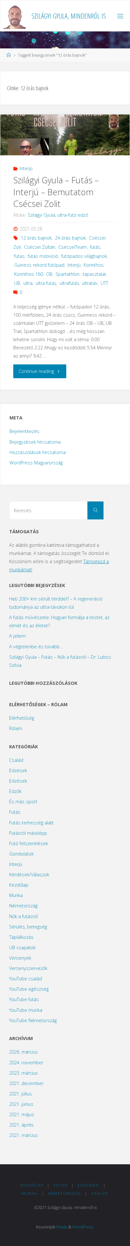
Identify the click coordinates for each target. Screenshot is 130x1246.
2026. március (23, 1052)
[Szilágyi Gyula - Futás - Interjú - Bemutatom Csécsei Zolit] (65, 139)
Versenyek (20, 958)
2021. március (23, 1135)
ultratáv (90, 283)
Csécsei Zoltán (39, 247)
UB (17, 283)
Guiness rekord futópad (39, 265)
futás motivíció (43, 256)
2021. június (21, 1104)
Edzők (15, 791)
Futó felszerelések (28, 843)
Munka (16, 895)
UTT (104, 283)
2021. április (21, 1125)
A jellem (17, 636)
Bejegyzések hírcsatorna (35, 442)
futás (95, 247)
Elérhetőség (21, 718)
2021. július (20, 1094)
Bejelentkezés (24, 431)
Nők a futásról (23, 916)
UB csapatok (22, 947)
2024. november (26, 1063)
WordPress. (83, 1227)
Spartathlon (68, 274)
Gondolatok (21, 854)
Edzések (18, 770)
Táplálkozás (21, 937)
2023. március (23, 1073)
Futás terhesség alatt (31, 823)
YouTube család (25, 979)
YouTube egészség (29, 989)
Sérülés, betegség (28, 927)
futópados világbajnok (84, 256)
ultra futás (46, 283)
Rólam (15, 728)
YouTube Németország (33, 1020)
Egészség (88, 1185)
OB (49, 274)
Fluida (61, 1227)
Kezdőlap (18, 885)
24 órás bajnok (70, 238)
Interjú (26, 168)
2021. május (21, 1114)
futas (19, 256)
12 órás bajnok (36, 238)
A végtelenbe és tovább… (36, 647)
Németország (23, 906)
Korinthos (93, 265)
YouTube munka (25, 1010)
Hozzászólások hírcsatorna (37, 452)
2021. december (26, 1083)
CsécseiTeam (72, 247)
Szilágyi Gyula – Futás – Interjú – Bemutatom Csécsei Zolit (56, 192)
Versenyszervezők (28, 968)
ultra (27, 283)
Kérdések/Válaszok (29, 875)
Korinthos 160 (28, 274)
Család (16, 760)
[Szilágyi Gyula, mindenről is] (15, 16)
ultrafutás (69, 283)
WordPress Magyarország (36, 463)
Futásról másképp (28, 833)
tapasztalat (94, 274)
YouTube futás (24, 999)
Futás (15, 812)
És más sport (23, 802)
